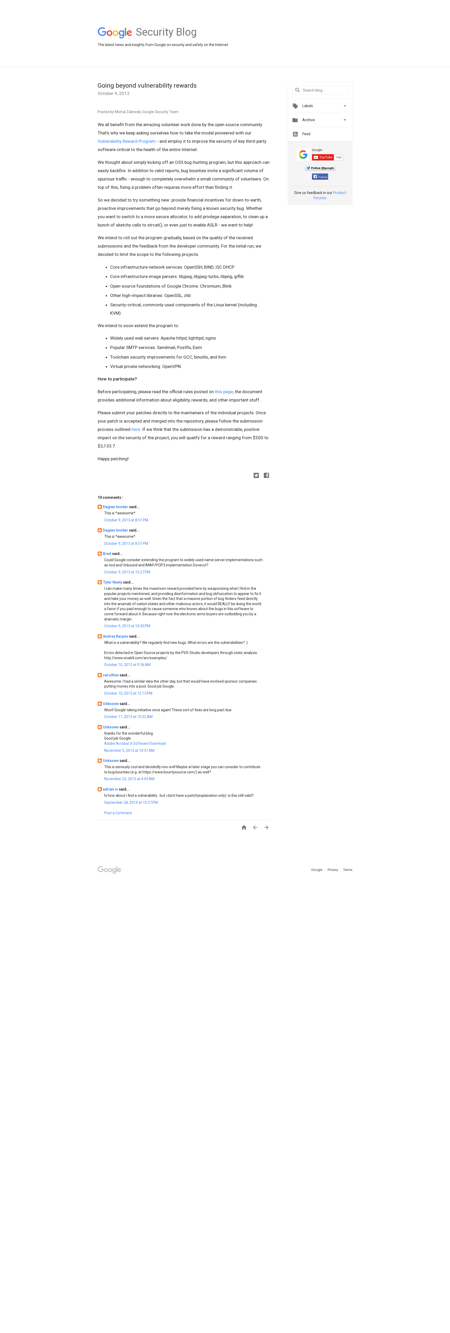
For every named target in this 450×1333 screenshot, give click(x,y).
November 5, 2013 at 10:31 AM (129, 750)
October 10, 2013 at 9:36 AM (127, 665)
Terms (347, 870)
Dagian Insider (116, 507)
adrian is (111, 789)
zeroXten (111, 675)
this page (224, 391)
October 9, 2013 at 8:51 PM (126, 520)
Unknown (111, 704)
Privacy (333, 870)
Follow (322, 177)
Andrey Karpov (116, 636)
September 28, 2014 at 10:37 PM (131, 802)
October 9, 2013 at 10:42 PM (127, 626)
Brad (107, 554)
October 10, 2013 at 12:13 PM (128, 693)
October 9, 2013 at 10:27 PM (127, 572)
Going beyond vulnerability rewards (147, 85)
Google (317, 870)
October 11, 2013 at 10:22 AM (128, 717)
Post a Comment (118, 813)
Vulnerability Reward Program (127, 141)
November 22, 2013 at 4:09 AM (129, 779)
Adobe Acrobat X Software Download (135, 743)
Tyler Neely (113, 582)
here (136, 429)
